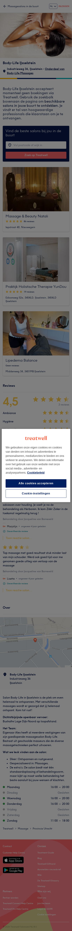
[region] (36, 465)
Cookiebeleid (36, 472)
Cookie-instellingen (36, 493)
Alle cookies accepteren (36, 483)
